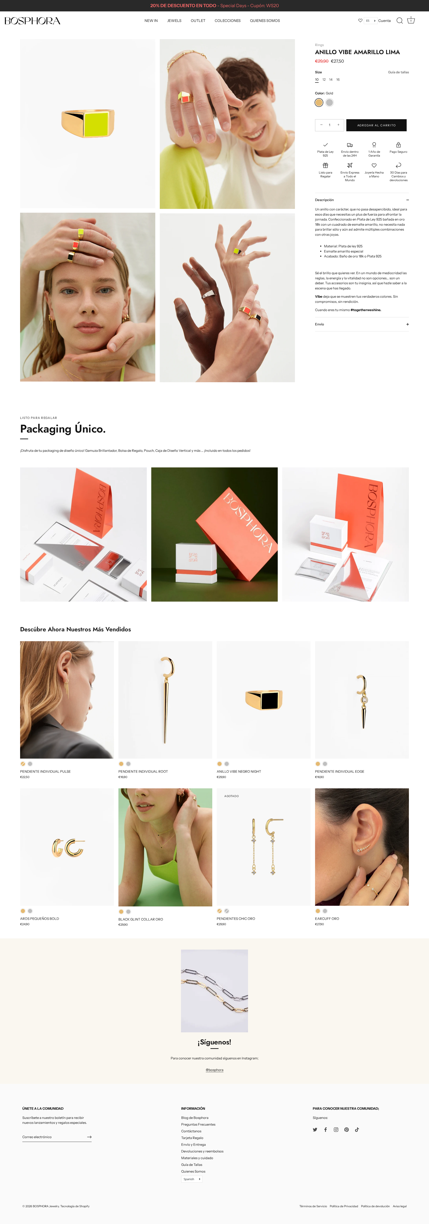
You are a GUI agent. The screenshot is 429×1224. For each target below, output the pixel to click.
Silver (329, 102)
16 (338, 80)
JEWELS (174, 20)
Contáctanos (191, 1131)
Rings (319, 45)
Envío (319, 324)
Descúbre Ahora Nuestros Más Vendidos (75, 629)
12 (324, 80)
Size (362, 72)
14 (330, 80)
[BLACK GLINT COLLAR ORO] (165, 847)
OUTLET (198, 20)
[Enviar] (89, 1137)
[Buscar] (400, 21)
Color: (324, 93)
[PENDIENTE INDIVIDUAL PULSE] (67, 700)
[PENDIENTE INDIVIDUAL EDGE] (362, 700)
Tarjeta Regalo (192, 1138)
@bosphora (214, 1070)
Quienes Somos (193, 1171)
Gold (319, 102)
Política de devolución (375, 1206)
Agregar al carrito (376, 125)
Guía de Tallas (191, 1164)
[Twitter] (315, 1129)
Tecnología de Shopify (75, 1206)
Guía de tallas (398, 72)
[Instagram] (336, 1129)
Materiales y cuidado (197, 1158)
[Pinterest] (346, 1129)
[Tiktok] (357, 1129)
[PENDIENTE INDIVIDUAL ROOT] (165, 700)
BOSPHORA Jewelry (46, 1206)
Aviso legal (400, 1206)
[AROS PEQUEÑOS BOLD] (67, 847)
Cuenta (384, 20)
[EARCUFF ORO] (362, 847)
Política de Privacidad (344, 1206)
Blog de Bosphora (194, 1118)
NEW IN (151, 20)
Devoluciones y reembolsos (202, 1151)
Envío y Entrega (193, 1144)
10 (317, 80)
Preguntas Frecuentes (198, 1124)
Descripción (324, 199)
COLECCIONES (228, 20)
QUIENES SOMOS (265, 20)
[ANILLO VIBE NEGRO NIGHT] (264, 700)
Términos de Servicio (313, 1206)
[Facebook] (325, 1129)
